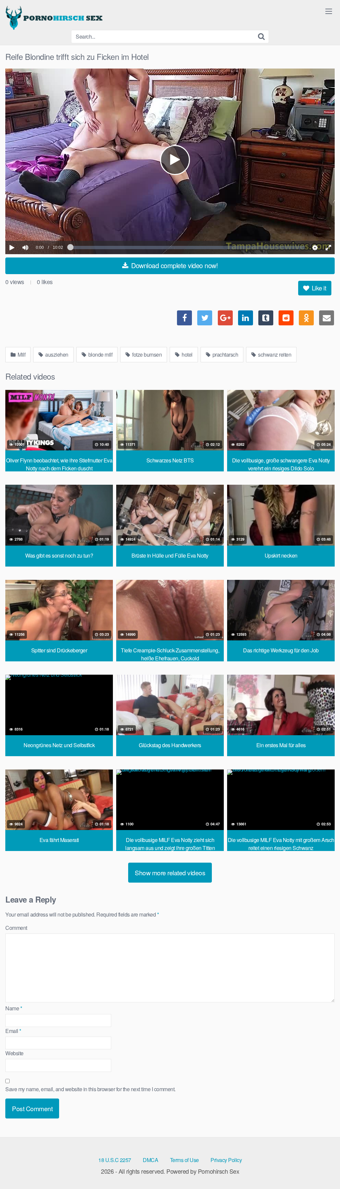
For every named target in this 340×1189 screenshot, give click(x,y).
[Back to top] (321, 1168)
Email (13, 1031)
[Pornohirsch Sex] (55, 17)
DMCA (150, 1160)
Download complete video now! (173, 265)
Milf (21, 354)
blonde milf (99, 354)
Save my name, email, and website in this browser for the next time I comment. (90, 1089)
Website (14, 1053)
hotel (187, 354)
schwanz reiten (274, 354)
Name (13, 1008)
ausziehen (56, 354)
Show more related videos (170, 872)
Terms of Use (184, 1160)
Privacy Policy (226, 1160)
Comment (16, 928)
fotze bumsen (146, 354)
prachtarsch (224, 354)
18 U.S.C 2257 (114, 1160)
